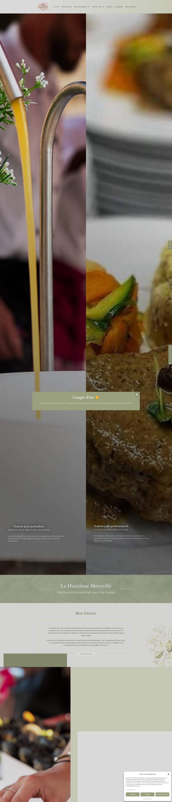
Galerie (109, 7)
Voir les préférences (162, 794)
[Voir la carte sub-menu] (104, 7)
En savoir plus (86, 654)
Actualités (119, 7)
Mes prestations (80, 7)
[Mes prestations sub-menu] (89, 7)
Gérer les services (131, 789)
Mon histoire (67, 7)
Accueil (56, 7)
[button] (168, 774)
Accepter (132, 794)
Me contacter (130, 7)
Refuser (147, 794)
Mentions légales (147, 798)
